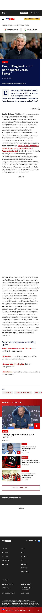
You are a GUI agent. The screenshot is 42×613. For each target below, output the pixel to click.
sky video (5, 560)
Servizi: (23, 548)
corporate (25, 593)
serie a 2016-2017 (23, 392)
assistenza (27, 603)
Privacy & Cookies (14, 601)
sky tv (23, 552)
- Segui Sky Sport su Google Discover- (17, 348)
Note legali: (5, 580)
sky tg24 (5, 556)
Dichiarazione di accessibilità (26, 588)
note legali (6, 588)
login (38, 13)
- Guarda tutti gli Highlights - (13, 364)
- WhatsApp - (7, 356)
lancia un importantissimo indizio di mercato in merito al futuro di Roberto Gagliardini (20, 148)
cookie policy (26, 584)
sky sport (5, 552)
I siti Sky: (4, 548)
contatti (33, 603)
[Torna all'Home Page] (10, 19)
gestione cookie (7, 584)
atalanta (7, 392)
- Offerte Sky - (7, 372)
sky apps (24, 556)
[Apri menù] (3, 19)
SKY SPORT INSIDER (32, 19)
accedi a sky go (31, 540)
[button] (18, 610)
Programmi (25, 572)
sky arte (5, 564)
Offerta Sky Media (8, 593)
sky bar (23, 564)
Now (22, 560)
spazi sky (24, 568)
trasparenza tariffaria (17, 603)
